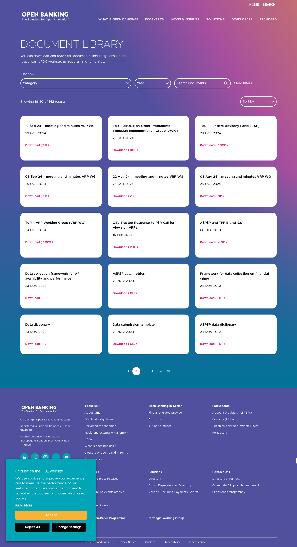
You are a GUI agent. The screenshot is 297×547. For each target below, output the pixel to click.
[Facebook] (56, 457)
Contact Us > (221, 472)
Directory (154, 478)
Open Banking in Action (165, 406)
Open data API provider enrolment (235, 485)
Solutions (215, 19)
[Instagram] (45, 457)
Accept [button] (51, 515)
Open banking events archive (104, 492)
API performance (160, 426)
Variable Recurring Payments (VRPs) (173, 492)
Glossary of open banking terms (106, 452)
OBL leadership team (98, 419)
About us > (92, 406)
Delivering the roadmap (100, 426)
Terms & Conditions (96, 542)
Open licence (197, 542)
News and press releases (101, 478)
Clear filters (243, 83)
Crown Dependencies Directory (169, 485)
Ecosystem (154, 19)
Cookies (150, 542)
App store (155, 419)
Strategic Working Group (166, 518)
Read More (23, 505)
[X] (35, 457)
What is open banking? (118, 19)
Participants (221, 406)
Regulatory (219, 432)
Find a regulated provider (165, 412)
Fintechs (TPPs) (223, 419)
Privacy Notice (127, 542)
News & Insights (185, 19)
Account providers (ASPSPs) (232, 412)
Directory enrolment (226, 478)
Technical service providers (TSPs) (235, 426)
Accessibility (172, 542)
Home (254, 4)
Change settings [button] (68, 527)
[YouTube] (66, 457)
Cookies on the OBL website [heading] (39, 471)
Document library (96, 505)
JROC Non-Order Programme (104, 518)
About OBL (92, 412)
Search (269, 4)
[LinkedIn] (24, 457)
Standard (268, 19)
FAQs (88, 439)
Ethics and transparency (228, 492)
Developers (242, 19)
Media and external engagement (106, 432)
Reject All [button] (32, 527)
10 (169, 371)
